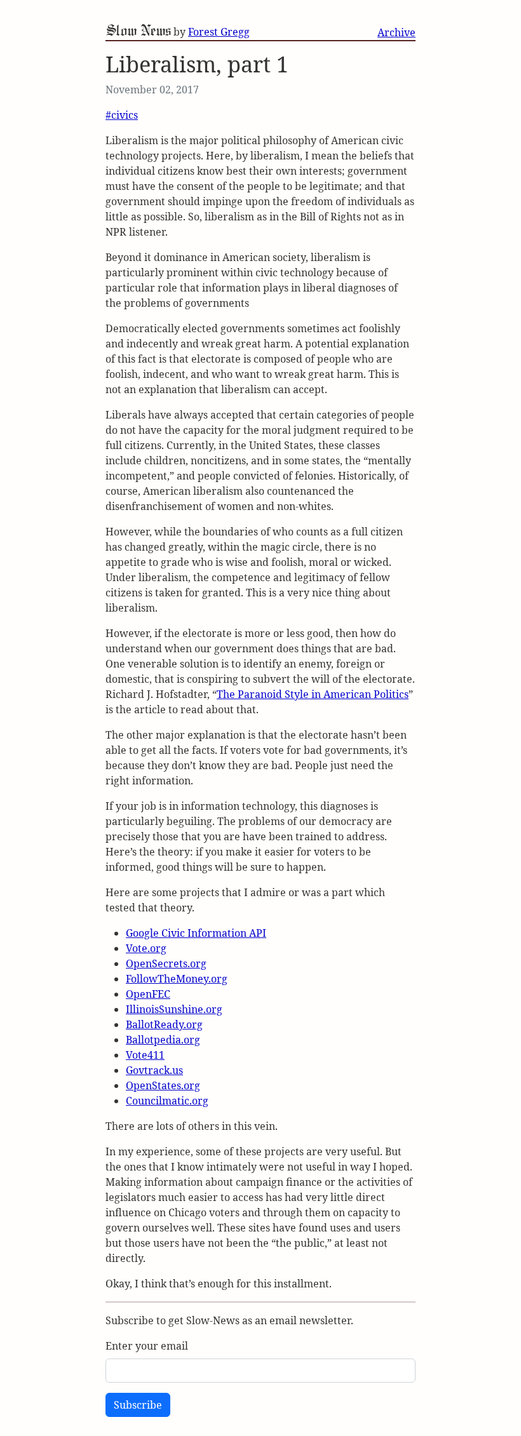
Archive (396, 32)
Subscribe (138, 1405)
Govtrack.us (154, 1070)
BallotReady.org (164, 1024)
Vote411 (145, 1055)
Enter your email (146, 1346)
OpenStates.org (163, 1085)
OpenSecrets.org (166, 963)
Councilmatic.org (167, 1101)
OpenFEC (148, 994)
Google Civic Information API (196, 933)
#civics (121, 115)
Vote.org (146, 948)
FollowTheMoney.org (176, 979)
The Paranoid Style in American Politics (313, 694)
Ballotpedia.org (163, 1040)
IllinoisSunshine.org (174, 1009)
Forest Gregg (219, 32)
